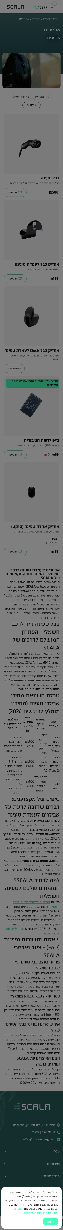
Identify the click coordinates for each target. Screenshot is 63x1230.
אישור (51, 1221)
